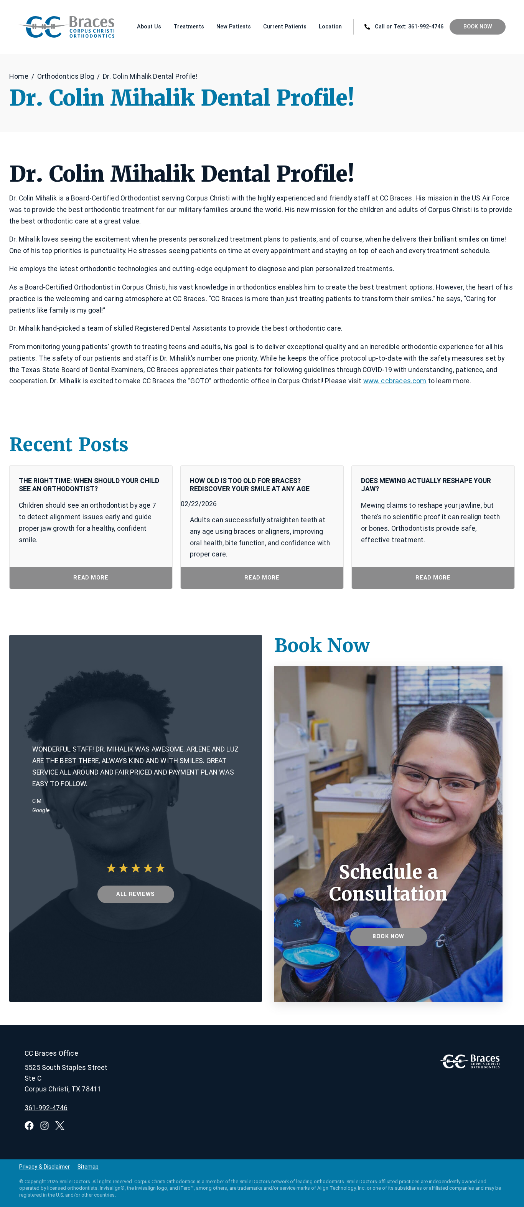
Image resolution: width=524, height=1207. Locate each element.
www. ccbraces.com (395, 381)
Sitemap (88, 1167)
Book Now (477, 26)
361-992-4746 (46, 1108)
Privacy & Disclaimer (44, 1167)
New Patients (233, 26)
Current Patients (284, 26)
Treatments (188, 26)
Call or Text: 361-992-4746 (409, 26)
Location (330, 26)
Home (18, 76)
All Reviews (135, 894)
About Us (149, 26)
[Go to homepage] (42, 26)
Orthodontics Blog (65, 76)
